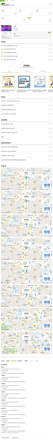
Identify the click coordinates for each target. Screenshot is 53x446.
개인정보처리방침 (13, 360)
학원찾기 (26, 360)
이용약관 (7, 360)
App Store (16, 437)
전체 (9, 71)
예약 (7, 0)
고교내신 (26, 71)
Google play (6, 437)
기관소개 (2, 360)
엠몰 (13, 0)
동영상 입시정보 (43, 71)
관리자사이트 (20, 360)
